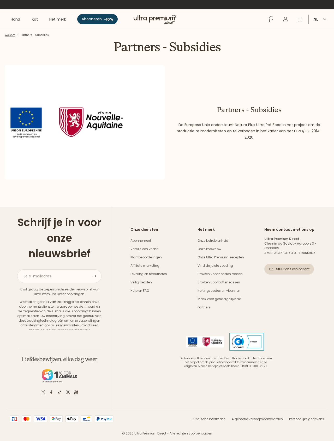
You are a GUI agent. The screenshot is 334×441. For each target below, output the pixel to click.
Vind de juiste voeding (215, 265)
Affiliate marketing (144, 265)
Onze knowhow (209, 249)
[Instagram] (43, 393)
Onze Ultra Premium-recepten (221, 257)
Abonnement (140, 240)
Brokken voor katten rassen (219, 282)
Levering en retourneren (148, 274)
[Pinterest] (68, 393)
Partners (204, 307)
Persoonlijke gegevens (306, 419)
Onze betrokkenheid (213, 240)
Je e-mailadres (37, 276)
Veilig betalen (141, 282)
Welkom (10, 35)
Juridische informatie (208, 419)
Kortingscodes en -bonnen (219, 290)
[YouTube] (76, 393)
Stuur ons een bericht (292, 269)
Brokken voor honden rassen (220, 274)
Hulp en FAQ (139, 290)
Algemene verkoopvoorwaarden (257, 419)
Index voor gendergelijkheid (219, 299)
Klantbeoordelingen (146, 257)
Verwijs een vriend (144, 249)
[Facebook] (51, 393)
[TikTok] (59, 393)
